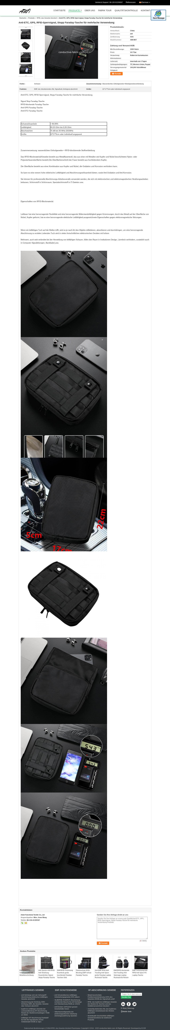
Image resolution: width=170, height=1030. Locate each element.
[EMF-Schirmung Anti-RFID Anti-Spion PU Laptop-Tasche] (141, 962)
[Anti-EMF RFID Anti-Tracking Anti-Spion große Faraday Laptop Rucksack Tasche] (103, 962)
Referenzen (131, 2)
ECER (143, 1028)
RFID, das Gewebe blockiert (47, 18)
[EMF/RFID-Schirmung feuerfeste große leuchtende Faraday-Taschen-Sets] (65, 962)
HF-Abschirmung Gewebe (102, 990)
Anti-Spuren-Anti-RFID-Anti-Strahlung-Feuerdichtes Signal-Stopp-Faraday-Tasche (46, 973)
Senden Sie (126, 997)
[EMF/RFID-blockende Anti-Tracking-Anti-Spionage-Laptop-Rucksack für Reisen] (122, 962)
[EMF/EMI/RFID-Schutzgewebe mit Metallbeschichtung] (28, 965)
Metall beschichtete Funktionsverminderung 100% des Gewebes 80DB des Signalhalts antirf (101, 997)
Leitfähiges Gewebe (33, 990)
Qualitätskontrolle (126, 11)
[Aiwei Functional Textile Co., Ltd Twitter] (134, 1004)
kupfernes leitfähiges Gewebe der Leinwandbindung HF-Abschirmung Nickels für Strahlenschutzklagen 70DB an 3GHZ (35, 1012)
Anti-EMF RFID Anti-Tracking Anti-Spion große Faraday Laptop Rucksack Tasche (103, 973)
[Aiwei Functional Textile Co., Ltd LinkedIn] (123, 1004)
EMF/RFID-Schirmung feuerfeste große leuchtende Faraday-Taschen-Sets (65, 973)
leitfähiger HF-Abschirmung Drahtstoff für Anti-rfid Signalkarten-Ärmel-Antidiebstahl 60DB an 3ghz (34, 1020)
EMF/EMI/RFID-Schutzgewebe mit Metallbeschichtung (27, 972)
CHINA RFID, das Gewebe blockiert (58, 1028)
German (145, 2)
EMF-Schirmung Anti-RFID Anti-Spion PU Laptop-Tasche (140, 972)
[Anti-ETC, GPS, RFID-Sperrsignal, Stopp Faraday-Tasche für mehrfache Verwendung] (71, 52)
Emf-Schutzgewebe (66, 990)
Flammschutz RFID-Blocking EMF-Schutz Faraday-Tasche (83, 972)
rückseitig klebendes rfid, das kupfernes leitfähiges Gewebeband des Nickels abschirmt (102, 1011)
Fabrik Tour (104, 11)
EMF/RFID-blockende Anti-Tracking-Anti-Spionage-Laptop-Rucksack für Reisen (121, 973)
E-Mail (123, 1008)
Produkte (74, 11)
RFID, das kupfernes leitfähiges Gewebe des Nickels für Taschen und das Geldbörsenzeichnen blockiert (102, 1004)
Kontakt (145, 11)
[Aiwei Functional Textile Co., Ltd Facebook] (129, 1004)
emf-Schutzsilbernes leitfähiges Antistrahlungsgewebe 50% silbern (67, 996)
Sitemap (130, 1008)
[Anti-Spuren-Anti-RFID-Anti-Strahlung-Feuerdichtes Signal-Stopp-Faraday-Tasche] (47, 962)
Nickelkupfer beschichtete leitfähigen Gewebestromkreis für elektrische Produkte (101, 1018)
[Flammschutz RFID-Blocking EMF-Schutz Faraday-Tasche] (84, 962)
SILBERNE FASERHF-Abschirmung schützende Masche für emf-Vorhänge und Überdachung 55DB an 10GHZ (68, 1002)
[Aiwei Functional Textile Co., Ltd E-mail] (25, 922)
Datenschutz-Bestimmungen (34, 1028)
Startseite (59, 11)
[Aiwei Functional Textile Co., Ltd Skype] (22, 922)
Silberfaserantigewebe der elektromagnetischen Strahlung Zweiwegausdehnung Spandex (65, 1014)
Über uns (90, 11)
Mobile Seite (126, 1011)
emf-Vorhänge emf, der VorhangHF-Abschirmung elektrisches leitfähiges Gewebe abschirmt (34, 997)
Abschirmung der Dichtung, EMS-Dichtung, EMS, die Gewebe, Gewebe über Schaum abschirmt (34, 1004)
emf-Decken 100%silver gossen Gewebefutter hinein (65, 1008)
